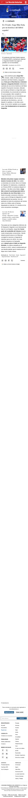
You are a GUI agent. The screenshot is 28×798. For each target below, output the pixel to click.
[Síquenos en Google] (7, 757)
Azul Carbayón (4, 769)
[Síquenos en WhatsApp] (3, 757)
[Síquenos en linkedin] (7, 753)
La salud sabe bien (19, 774)
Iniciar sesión (19, 712)
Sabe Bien (17, 769)
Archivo (14, 16)
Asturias (17, 725)
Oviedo (17, 255)
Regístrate (3, 730)
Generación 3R (19, 771)
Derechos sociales (19, 757)
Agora (16, 767)
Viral (16, 746)
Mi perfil (3, 725)
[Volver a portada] (14, 2)
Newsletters (4, 727)
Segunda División (6, 256)
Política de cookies (22, 794)
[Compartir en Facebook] (10, 68)
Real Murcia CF (14, 256)
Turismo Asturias (19, 776)
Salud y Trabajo (19, 778)
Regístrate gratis (9, 712)
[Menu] (2, 2)
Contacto (3, 743)
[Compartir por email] (7, 68)
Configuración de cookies (19, 796)
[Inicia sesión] (25, 2)
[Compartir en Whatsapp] (3, 68)
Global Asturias (19, 743)
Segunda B (22, 255)
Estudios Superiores (20, 755)
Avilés (16, 732)
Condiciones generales (8, 796)
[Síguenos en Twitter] (7, 750)
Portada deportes (5, 764)
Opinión (17, 739)
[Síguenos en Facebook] (3, 750)
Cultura (17, 741)
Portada (17, 723)
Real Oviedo (12, 255)
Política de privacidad (12, 794)
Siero (16, 734)
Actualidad (17, 736)
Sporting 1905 (4, 767)
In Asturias (17, 764)
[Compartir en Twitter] (13, 68)
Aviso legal (4, 794)
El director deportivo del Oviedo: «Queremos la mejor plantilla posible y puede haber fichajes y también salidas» (10, 215)
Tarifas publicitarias (5, 741)
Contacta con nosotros (6, 735)
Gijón (16, 730)
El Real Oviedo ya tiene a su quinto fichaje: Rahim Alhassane (10, 171)
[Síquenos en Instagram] (3, 753)
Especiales (18, 753)
